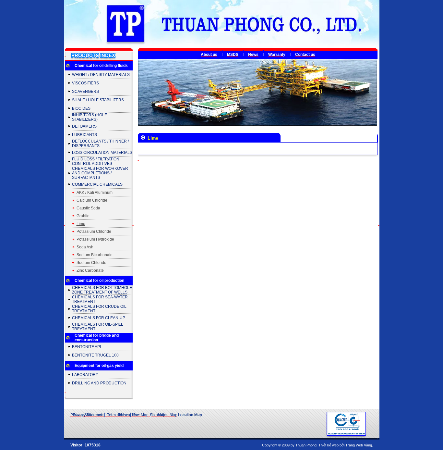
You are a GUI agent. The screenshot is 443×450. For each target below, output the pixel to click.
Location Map (165, 415)
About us (209, 54)
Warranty (276, 54)
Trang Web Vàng (358, 445)
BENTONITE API (86, 346)
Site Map (141, 415)
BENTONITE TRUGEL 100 (95, 355)
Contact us (305, 54)
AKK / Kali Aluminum (95, 192)
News (253, 54)
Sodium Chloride (91, 262)
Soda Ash (85, 247)
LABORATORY (85, 374)
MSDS (232, 54)
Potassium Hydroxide (95, 239)
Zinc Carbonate (90, 270)
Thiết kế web (328, 445)
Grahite (83, 216)
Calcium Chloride (92, 200)
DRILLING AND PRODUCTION (99, 383)
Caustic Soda (88, 208)
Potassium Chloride (94, 231)
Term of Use (117, 415)
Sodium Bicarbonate (95, 255)
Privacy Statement (86, 415)
